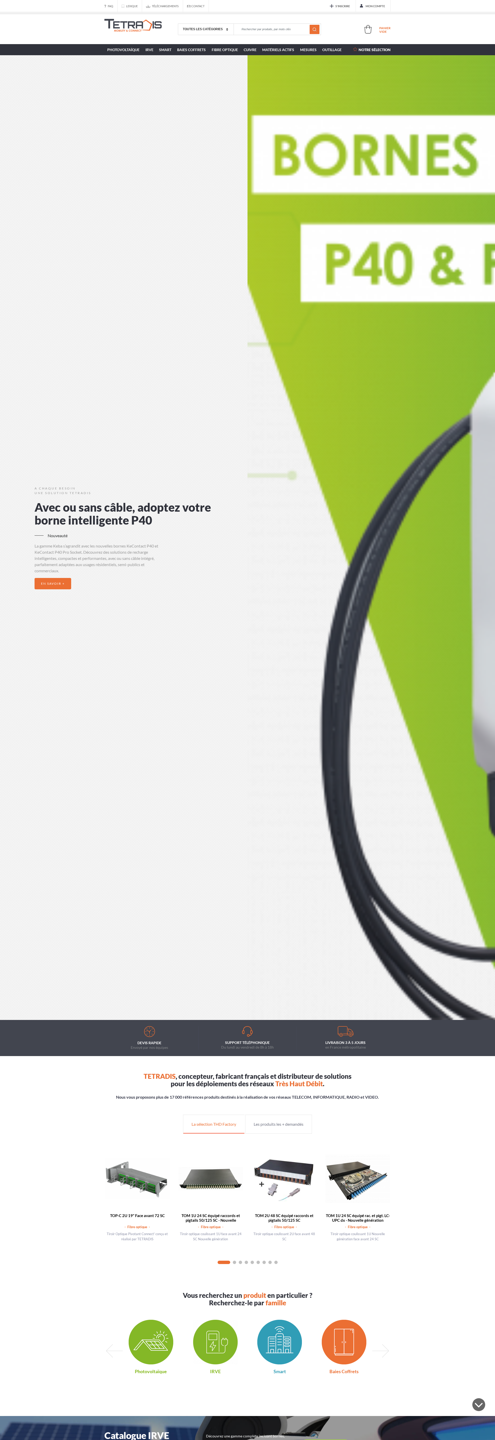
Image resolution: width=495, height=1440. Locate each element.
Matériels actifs (278, 49)
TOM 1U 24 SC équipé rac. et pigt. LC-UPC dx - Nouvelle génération (358, 1217)
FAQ (110, 6)
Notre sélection (375, 49)
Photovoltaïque (123, 49)
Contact (197, 6)
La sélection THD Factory (214, 1124)
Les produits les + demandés (278, 1124)
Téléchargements (165, 6)
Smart (165, 49)
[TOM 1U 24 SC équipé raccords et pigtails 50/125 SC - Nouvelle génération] (210, 1178)
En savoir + (53, 583)
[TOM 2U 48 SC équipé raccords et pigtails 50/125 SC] (284, 1178)
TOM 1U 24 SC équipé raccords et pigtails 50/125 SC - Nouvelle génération (211, 1220)
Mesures (308, 49)
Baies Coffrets (191, 49)
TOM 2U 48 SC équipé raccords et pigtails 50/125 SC (284, 1217)
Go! (314, 29)
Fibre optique (225, 49)
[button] (234, 1005)
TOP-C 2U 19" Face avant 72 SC (137, 1215)
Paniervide (385, 30)
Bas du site (478, 1404)
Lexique (132, 6)
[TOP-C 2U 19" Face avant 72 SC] (137, 1178)
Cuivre (250, 49)
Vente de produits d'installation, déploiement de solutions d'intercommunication (133, 29)
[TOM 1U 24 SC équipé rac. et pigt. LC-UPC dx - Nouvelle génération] (357, 1178)
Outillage (332, 49)
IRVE (149, 49)
